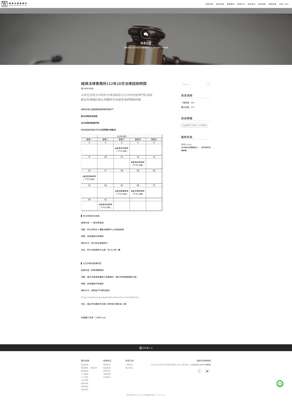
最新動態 (262, 4)
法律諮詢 (202, 125)
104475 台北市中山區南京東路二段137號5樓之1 (170, 364)
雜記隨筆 (107, 367)
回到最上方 (147, 347)
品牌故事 (84, 364)
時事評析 (107, 370)
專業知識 (107, 364)
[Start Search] (208, 84)
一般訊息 (185, 102)
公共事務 (84, 380)
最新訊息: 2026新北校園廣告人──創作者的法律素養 (146, 47)
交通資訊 (84, 389)
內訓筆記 (107, 377)
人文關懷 (84, 374)
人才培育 (84, 377)
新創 (194, 125)
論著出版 (84, 383)
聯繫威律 (272, 4)
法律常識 (107, 374)
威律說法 (252, 4)
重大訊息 (185, 107)
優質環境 (84, 386)
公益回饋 (186, 125)
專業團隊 (231, 4)
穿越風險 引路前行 (89, 367)
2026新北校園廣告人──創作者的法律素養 (196, 149)
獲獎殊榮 (84, 370)
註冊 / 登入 (284, 4)
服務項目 (210, 4)
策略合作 (241, 4)
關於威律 (220, 4)
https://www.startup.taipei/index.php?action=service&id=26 (110, 297)
